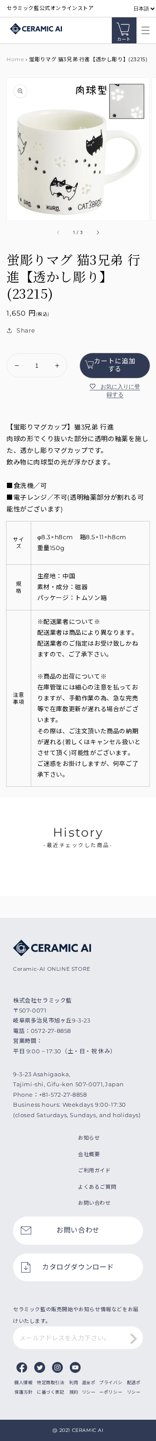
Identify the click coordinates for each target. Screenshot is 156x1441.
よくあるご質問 (97, 1187)
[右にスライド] (97, 232)
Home (15, 59)
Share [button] (25, 330)
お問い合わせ (94, 1203)
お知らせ (89, 1137)
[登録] (133, 1338)
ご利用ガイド (94, 1170)
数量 (12, 346)
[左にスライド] (58, 232)
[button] (143, 30)
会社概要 (89, 1154)
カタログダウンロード (78, 1267)
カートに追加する (115, 365)
